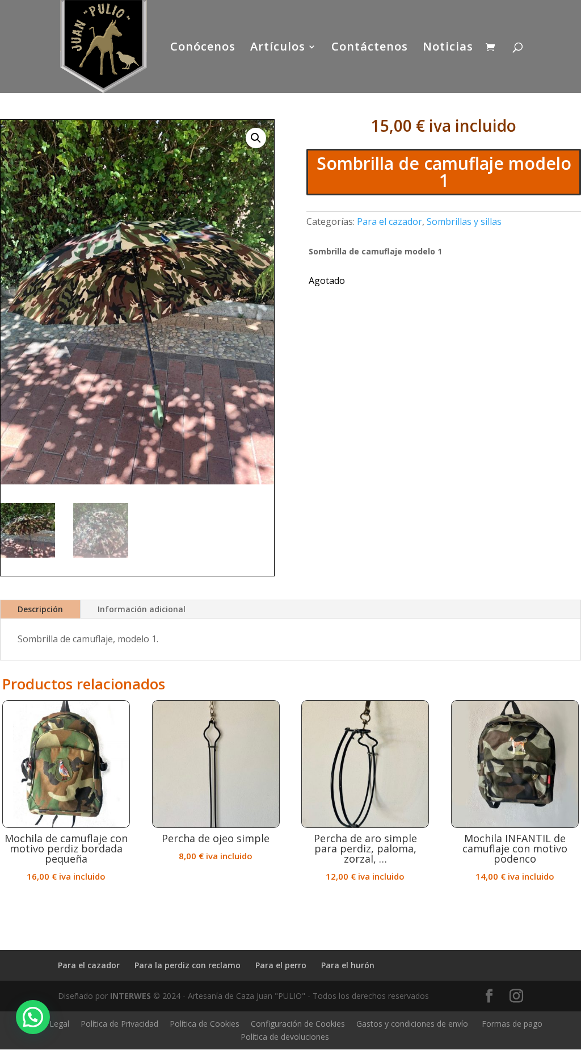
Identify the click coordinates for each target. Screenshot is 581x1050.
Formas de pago (512, 1023)
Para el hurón (347, 965)
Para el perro (280, 965)
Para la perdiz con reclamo (187, 965)
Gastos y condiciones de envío (412, 1023)
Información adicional (142, 609)
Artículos (277, 48)
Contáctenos (369, 48)
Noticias (448, 48)
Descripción (40, 609)
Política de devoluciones (285, 1036)
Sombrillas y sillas (464, 221)
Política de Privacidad (119, 1023)
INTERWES (130, 995)
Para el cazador (389, 221)
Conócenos (202, 48)
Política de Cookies (204, 1023)
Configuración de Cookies (298, 1023)
